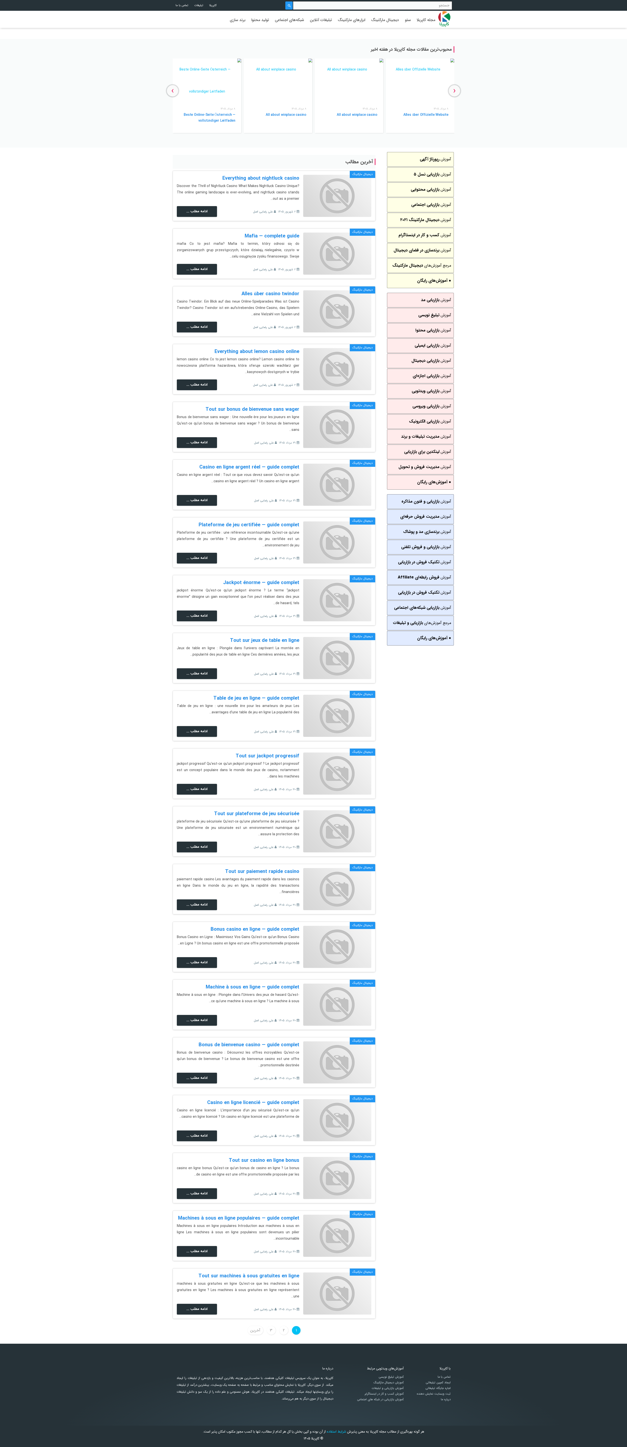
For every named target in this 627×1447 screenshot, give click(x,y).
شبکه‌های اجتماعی (289, 20)
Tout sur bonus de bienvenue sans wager (252, 409)
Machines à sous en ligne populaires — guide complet (238, 1218)
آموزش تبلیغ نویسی (391, 1377)
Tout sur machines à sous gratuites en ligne (248, 1276)
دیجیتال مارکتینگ (385, 20)
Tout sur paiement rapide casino (262, 871)
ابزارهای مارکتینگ (351, 20)
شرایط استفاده (336, 1431)
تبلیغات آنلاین (321, 20)
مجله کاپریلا (426, 20)
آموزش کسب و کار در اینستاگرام (384, 1394)
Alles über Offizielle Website (425, 115)
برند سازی (237, 20)
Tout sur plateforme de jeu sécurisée (256, 814)
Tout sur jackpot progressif (267, 756)
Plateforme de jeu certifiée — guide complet (249, 525)
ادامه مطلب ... (196, 211)
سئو (408, 20)
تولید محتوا (260, 20)
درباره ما (446, 1399)
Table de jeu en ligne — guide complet (256, 698)
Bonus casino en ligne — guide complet (255, 929)
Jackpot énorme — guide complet (261, 583)
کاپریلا (213, 5)
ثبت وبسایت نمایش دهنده (434, 1394)
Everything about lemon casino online (257, 351)
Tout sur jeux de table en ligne (264, 640)
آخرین (255, 1330)
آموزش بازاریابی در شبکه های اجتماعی (380, 1399)
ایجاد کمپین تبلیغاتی (438, 1382)
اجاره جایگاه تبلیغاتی (438, 1388)
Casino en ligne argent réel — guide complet (249, 467)
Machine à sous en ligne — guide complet (252, 987)
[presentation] (454, 90)
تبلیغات (198, 5)
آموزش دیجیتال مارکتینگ (388, 1382)
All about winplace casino (357, 115)
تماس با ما (182, 5)
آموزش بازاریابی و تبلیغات (388, 1388)
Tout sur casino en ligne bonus (264, 1160)
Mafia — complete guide (272, 236)
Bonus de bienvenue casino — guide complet (249, 1045)
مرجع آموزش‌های (421, 265)
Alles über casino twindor (270, 294)
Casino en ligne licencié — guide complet (253, 1102)
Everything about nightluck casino (260, 178)
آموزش (435, 159)
